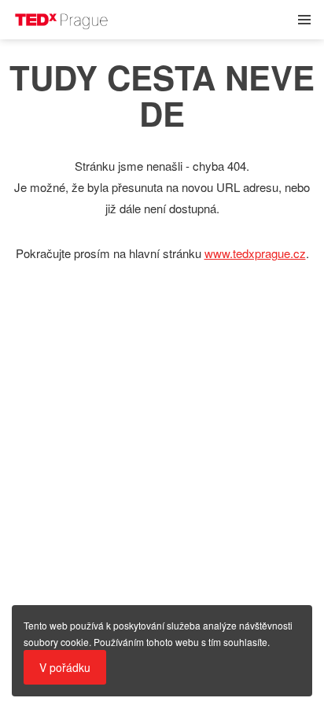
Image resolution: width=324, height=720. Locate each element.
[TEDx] (137, 19)
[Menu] (304, 19)
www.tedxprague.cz (255, 253)
